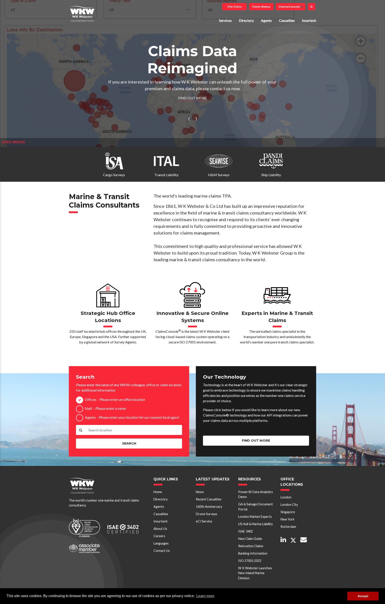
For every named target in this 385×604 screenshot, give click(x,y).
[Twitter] (293, 540)
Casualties (287, 20)
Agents (266, 20)
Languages (161, 543)
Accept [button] (363, 596)
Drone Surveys (206, 514)
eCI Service (204, 521)
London (286, 497)
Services (225, 20)
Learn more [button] (205, 596)
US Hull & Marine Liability (255, 524)
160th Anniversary (209, 506)
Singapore (288, 512)
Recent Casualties (208, 499)
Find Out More (256, 441)
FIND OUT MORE (192, 98)
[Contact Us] (303, 540)
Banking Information (252, 553)
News (200, 492)
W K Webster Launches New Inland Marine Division (255, 573)
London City (289, 504)
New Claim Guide (250, 539)
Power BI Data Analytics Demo (255, 494)
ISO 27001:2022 (249, 561)
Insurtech (309, 20)
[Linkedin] (283, 540)
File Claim (234, 6)
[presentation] (189, 118)
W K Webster (82, 13)
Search (129, 443)
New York (287, 519)
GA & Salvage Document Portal (255, 506)
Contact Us (162, 551)
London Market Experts (255, 516)
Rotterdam (288, 526)
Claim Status (261, 6)
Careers (159, 536)
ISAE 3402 (245, 531)
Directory (246, 20)
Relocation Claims (250, 546)
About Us (160, 529)
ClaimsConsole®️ (291, 6)
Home (158, 492)
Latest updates (13, 142)
